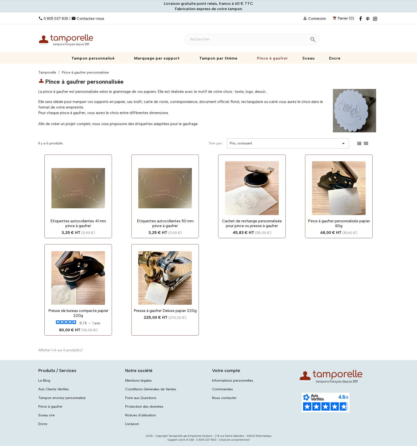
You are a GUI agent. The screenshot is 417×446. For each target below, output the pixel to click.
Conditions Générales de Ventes (150, 389)
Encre (42, 424)
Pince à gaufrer (50, 407)
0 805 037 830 (56, 18)
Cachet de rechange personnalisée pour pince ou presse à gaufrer (252, 223)
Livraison (132, 424)
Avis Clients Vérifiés (53, 389)
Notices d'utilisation (140, 415)
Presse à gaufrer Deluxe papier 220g (165, 310)
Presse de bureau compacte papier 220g (78, 313)
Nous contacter (224, 398)
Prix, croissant (288, 143)
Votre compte (226, 370)
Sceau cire (46, 415)
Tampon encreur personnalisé (62, 398)
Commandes (222, 389)
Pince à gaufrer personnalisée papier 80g (339, 223)
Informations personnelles (232, 380)
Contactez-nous (90, 18)
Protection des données (144, 407)
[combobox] (252, 39)
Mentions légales (138, 380)
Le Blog (44, 380)
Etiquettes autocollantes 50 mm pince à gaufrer (165, 223)
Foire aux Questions (140, 398)
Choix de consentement (234, 439)
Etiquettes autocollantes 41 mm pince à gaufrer (78, 223)
